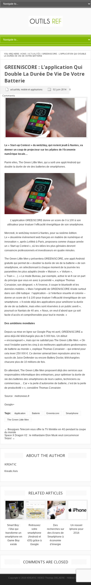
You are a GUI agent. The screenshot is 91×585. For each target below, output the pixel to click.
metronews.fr (22, 396)
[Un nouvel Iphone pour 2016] (77, 521)
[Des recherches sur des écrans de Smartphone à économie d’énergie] (56, 521)
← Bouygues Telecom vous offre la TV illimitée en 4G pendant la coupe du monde (45, 431)
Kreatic (10, 464)
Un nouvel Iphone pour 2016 (76, 529)
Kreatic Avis (11, 471)
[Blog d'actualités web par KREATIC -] (46, 25)
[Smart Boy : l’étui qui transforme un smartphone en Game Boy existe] (14, 521)
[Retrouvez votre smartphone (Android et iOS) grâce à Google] (35, 521)
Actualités (34, 54)
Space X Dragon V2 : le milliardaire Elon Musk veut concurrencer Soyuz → (41, 437)
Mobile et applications (31, 89)
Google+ (9, 404)
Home (23, 54)
